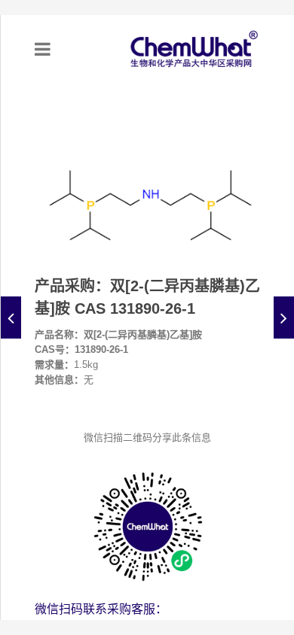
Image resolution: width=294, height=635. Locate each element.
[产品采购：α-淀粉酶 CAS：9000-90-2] (11, 317)
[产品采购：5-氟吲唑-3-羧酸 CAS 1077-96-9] (284, 317)
